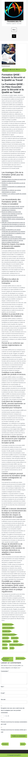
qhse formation (7, 641)
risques (5, 644)
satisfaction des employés (16, 644)
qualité (15, 641)
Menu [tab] (14, 29)
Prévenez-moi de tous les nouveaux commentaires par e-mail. (14, 723)
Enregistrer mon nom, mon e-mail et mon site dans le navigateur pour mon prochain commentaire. (12, 710)
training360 (13, 69)
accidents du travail (8, 624)
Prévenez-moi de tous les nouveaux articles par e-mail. (14, 731)
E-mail (3, 693)
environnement (6, 66)
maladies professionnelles (9, 634)
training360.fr (14, 21)
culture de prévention (8, 627)
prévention (5, 638)
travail (11, 648)
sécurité (5, 648)
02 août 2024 (6, 69)
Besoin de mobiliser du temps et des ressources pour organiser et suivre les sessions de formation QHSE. (12, 213)
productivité (15, 638)
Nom (2, 686)
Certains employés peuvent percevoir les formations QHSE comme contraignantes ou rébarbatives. (13, 219)
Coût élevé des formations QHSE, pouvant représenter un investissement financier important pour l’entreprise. (13, 208)
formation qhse (7, 631)
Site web (3, 699)
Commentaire (5, 671)
